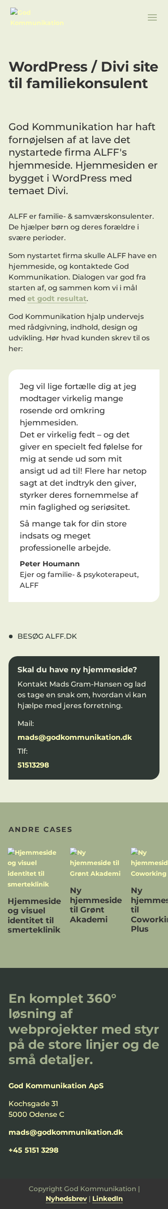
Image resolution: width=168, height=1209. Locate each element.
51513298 (33, 765)
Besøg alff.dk (47, 636)
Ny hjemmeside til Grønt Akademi (96, 905)
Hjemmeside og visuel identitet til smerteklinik (34, 915)
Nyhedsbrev (66, 1198)
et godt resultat (56, 298)
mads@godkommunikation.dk (74, 737)
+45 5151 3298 (34, 1150)
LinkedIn (107, 1198)
